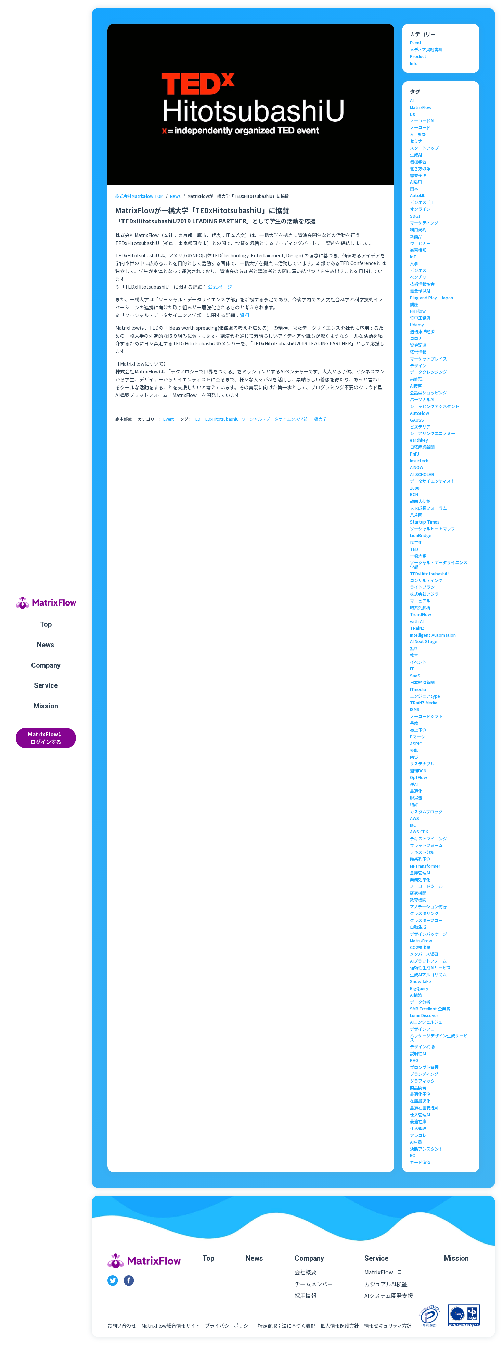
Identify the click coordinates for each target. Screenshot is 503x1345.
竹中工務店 (420, 318)
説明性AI (418, 1053)
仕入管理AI (420, 1115)
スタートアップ (424, 148)
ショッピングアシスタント (434, 406)
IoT (413, 257)
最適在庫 (418, 1121)
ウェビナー (420, 243)
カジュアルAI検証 (385, 1284)
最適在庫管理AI (424, 1108)
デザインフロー (424, 1029)
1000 (415, 488)
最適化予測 (420, 1094)
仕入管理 (418, 1128)
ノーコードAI (422, 121)
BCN (414, 494)
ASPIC (416, 744)
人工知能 (418, 134)
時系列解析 (420, 608)
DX (412, 114)
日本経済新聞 (422, 682)
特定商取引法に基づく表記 (286, 1325)
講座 (414, 304)
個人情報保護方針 (340, 1325)
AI (412, 100)
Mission (46, 706)
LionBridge (420, 535)
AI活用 (416, 182)
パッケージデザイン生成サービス (438, 1038)
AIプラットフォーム (428, 961)
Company (46, 665)
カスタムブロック (426, 812)
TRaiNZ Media (423, 703)
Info (414, 63)
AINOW (416, 467)
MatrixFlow (420, 107)
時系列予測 (420, 859)
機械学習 (418, 162)
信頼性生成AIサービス (430, 968)
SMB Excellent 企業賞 (430, 1009)
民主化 (416, 542)
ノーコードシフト (426, 716)
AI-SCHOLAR (422, 474)
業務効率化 (420, 880)
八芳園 (416, 515)
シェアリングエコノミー (432, 433)
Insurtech (419, 461)
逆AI (414, 784)
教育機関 (418, 900)
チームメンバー (314, 1284)
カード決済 (420, 1162)
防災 (414, 757)
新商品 (416, 236)
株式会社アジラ (424, 594)
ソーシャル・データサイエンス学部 (274, 419)
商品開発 (418, 1088)
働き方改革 (420, 168)
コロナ (416, 338)
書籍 (414, 723)
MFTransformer (425, 866)
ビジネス (418, 270)
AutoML (417, 195)
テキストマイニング (428, 839)
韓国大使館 (420, 501)
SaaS (415, 676)
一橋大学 (318, 419)
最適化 (416, 791)
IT (412, 669)
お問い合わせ (121, 1325)
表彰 (414, 750)
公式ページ (220, 286)
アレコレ (418, 1135)
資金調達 (418, 345)
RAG (414, 1060)
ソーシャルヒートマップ (432, 529)
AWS (414, 818)
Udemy (417, 325)
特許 (414, 805)
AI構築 (416, 995)
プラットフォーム (426, 845)
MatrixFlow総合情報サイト (170, 1325)
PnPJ (414, 454)
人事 (414, 263)
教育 (414, 655)
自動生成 (418, 927)
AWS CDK (419, 832)
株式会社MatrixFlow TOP (139, 196)
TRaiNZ (417, 628)
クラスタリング (424, 913)
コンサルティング (426, 580)
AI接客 (416, 386)
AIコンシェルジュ (426, 1022)
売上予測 (418, 730)
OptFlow (418, 777)
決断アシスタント (426, 1149)
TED (197, 419)
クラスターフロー (426, 920)
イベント (418, 662)
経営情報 (418, 352)
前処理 (416, 379)
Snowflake (420, 981)
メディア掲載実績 (426, 49)
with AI (417, 621)
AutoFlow (419, 413)
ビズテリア (420, 427)
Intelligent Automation (433, 635)
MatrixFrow (421, 941)
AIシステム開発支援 (388, 1295)
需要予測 (418, 175)
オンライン (420, 209)
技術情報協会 (422, 284)
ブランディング (424, 1074)
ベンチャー (420, 277)
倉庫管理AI (420, 873)
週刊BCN (418, 771)
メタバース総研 (424, 954)
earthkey (419, 440)
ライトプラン (422, 587)
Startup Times (424, 522)
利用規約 (418, 230)
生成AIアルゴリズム (428, 975)
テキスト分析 (422, 852)
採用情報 (306, 1295)
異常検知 (418, 250)
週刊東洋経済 (422, 331)
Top (46, 624)
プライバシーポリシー (229, 1325)
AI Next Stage (423, 641)
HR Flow (418, 311)
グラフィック (422, 1081)
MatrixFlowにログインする (45, 737)
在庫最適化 (420, 1101)
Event (168, 419)
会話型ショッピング (428, 393)
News (45, 645)
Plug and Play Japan (431, 298)
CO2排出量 (420, 947)
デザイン (418, 366)
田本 (414, 189)
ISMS (415, 709)
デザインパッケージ (428, 934)
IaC (413, 825)
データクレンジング (428, 372)
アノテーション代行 (428, 907)
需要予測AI (420, 291)
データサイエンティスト (432, 481)
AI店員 (416, 1142)
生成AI (416, 155)
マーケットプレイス (428, 359)
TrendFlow (420, 614)
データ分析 (420, 1002)
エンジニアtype (425, 696)
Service (46, 685)
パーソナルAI (422, 399)
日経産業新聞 (422, 447)
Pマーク (417, 737)
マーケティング (424, 223)
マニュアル (420, 601)
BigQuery (419, 988)
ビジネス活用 (422, 202)
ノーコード (420, 127)
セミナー (418, 141)
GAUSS (417, 420)
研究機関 (418, 893)
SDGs (415, 216)
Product (418, 56)
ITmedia (418, 689)
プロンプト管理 (424, 1067)
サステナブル (422, 764)
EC (412, 1155)
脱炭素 (416, 798)
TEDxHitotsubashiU (221, 419)
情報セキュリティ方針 (388, 1325)
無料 (414, 648)
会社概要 (306, 1272)
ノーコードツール (426, 886)
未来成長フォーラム (428, 508)
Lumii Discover (424, 1015)
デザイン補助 (422, 1047)
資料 (244, 315)
